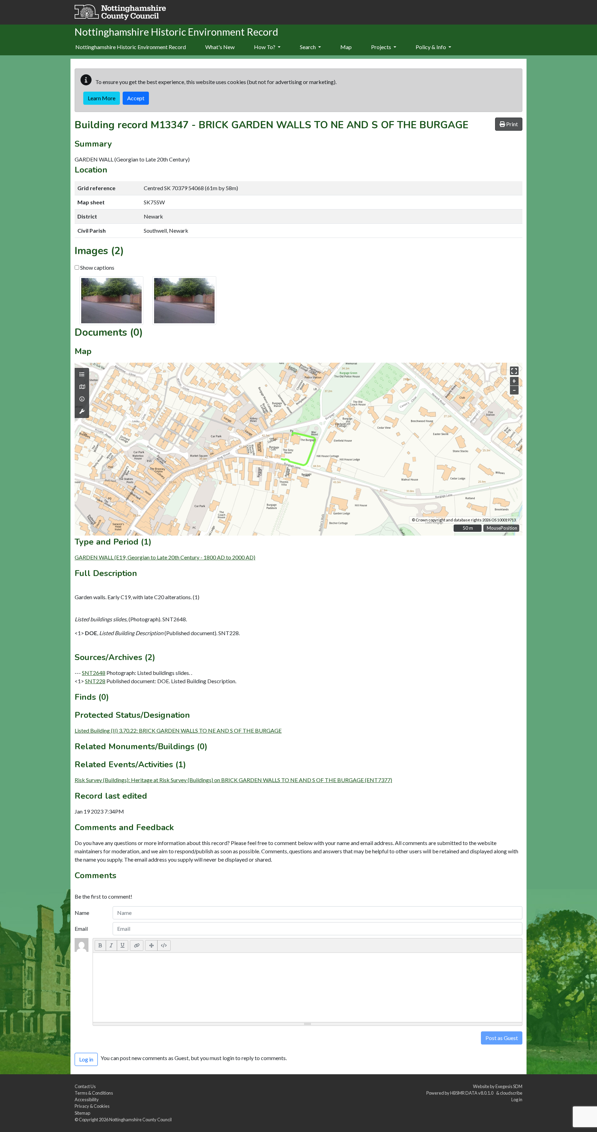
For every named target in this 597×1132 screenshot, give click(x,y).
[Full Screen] (151, 945)
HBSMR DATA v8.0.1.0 (472, 1093)
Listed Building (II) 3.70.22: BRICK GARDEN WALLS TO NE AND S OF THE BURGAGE (178, 730)
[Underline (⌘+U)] (123, 945)
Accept (135, 98)
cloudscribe (511, 1093)
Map (346, 47)
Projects (381, 47)
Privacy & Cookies (92, 1106)
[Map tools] (82, 411)
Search (308, 47)
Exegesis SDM (508, 1086)
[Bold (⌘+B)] (100, 945)
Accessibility (87, 1099)
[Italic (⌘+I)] (111, 945)
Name (82, 912)
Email (81, 928)
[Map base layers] (82, 387)
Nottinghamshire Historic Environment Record (130, 47)
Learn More (101, 98)
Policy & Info (431, 47)
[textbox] (307, 987)
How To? (265, 47)
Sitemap (82, 1113)
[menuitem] (220, 47)
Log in (516, 1099)
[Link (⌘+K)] (136, 945)
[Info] (82, 399)
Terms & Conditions (94, 1093)
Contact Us (85, 1086)
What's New (220, 47)
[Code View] (164, 945)
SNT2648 (93, 672)
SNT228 (95, 681)
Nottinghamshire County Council (140, 1119)
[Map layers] (82, 374)
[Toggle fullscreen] (514, 370)
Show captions (96, 267)
